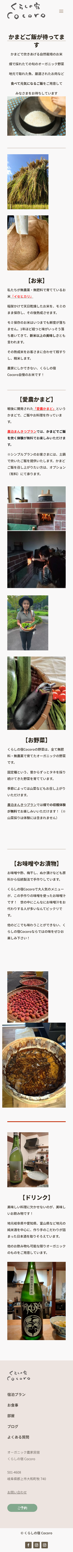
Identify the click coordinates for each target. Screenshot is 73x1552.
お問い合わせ (17, 1492)
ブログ (12, 1426)
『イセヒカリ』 (22, 296)
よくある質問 (18, 1437)
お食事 (12, 1405)
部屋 (11, 1415)
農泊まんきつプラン (21, 431)
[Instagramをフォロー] (36, 1545)
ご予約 (22, 1508)
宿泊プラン (16, 1394)
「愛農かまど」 (44, 408)
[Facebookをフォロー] (28, 1545)
